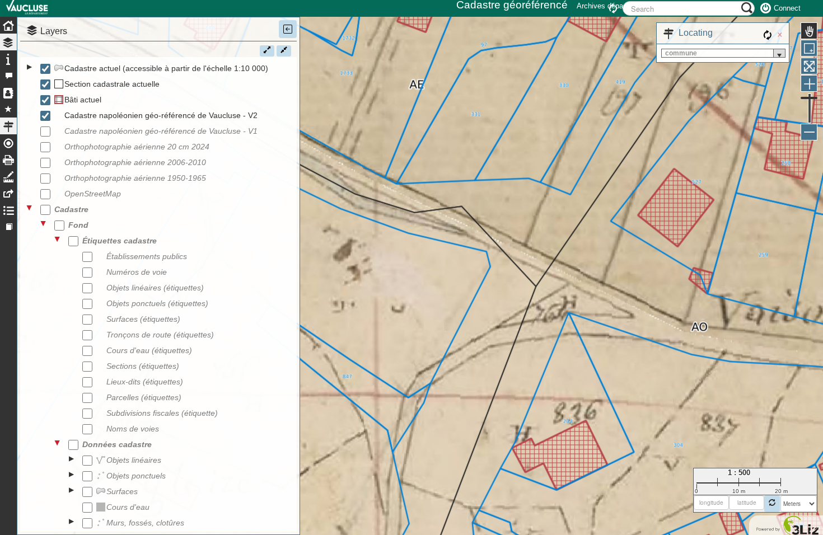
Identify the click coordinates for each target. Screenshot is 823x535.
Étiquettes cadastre (119, 240)
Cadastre (71, 209)
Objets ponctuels (136, 475)
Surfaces (122, 491)
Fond (78, 224)
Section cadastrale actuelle (112, 83)
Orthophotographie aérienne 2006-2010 (135, 162)
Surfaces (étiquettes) (143, 319)
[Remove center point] (772, 503)
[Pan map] (809, 30)
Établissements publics (146, 256)
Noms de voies (132, 428)
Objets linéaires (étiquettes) (155, 287)
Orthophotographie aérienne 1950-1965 (135, 177)
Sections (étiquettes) (142, 366)
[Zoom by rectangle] (809, 48)
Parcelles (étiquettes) (143, 397)
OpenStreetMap (92, 193)
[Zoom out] (809, 132)
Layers (53, 31)
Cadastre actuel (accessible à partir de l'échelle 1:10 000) (166, 68)
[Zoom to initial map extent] (809, 66)
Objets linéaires (133, 460)
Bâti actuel (82, 99)
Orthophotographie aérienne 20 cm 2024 (136, 146)
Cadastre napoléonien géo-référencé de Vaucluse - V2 (161, 115)
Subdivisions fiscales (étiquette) (162, 413)
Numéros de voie (136, 272)
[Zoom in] (809, 83)
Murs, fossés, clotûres (145, 522)
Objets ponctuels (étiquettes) (157, 303)
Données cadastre (117, 444)
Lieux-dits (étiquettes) (144, 381)
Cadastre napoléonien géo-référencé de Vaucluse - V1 (161, 130)
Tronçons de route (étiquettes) (160, 334)
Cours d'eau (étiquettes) (149, 350)
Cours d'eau (127, 507)
